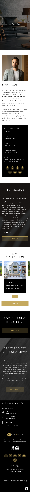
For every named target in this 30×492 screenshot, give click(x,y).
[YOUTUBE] (15, 172)
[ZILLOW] (7, 168)
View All (15, 303)
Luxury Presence (15, 472)
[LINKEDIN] (12, 168)
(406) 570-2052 (9, 138)
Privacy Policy (22, 481)
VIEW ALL (15, 238)
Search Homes (15, 330)
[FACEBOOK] (17, 168)
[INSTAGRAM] (10, 172)
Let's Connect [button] (15, 389)
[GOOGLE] (22, 168)
